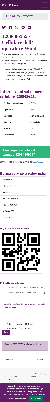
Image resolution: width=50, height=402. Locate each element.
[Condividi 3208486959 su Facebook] (10, 28)
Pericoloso (26, 328)
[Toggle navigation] (44, 5)
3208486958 (8, 359)
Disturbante (12, 328)
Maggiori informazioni (17, 398)
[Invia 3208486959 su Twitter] (17, 28)
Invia (6, 332)
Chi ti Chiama (10, 5)
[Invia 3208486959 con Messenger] (23, 28)
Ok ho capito (36, 398)
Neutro (30, 324)
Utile (9, 324)
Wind (12, 16)
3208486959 (28, 16)
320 (18, 16)
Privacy (43, 373)
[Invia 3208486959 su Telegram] (29, 28)
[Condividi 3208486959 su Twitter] (4, 28)
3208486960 (41, 359)
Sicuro (19, 324)
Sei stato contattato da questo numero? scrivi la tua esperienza (24, 305)
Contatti (24, 373)
